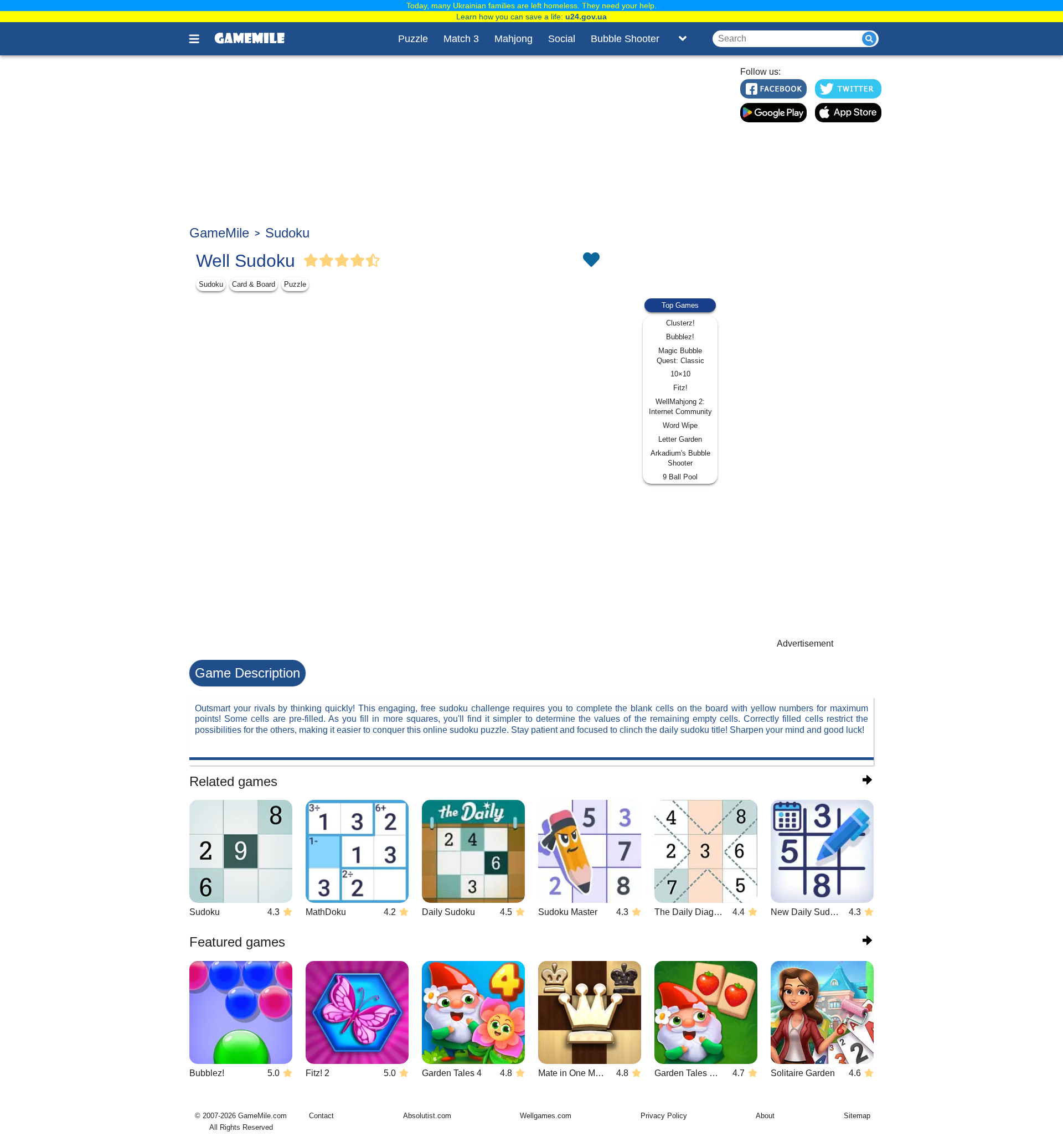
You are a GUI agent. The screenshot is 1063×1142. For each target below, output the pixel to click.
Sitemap (857, 1116)
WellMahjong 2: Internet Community (680, 406)
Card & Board (253, 284)
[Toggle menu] (200, 38)
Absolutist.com (427, 1116)
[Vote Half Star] (373, 260)
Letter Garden (680, 439)
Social (561, 38)
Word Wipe (680, 425)
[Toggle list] (682, 38)
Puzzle (413, 38)
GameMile (219, 232)
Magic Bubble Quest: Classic (680, 356)
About (765, 1116)
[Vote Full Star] (311, 260)
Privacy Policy (664, 1116)
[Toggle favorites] (590, 260)
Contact (321, 1116)
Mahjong (513, 38)
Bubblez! (680, 337)
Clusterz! (680, 323)
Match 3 (461, 38)
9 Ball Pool (680, 477)
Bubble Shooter (625, 38)
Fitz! (680, 388)
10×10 (680, 374)
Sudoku (287, 232)
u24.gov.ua (586, 16)
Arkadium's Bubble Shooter (680, 458)
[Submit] (869, 39)
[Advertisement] (457, 141)
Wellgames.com (545, 1116)
